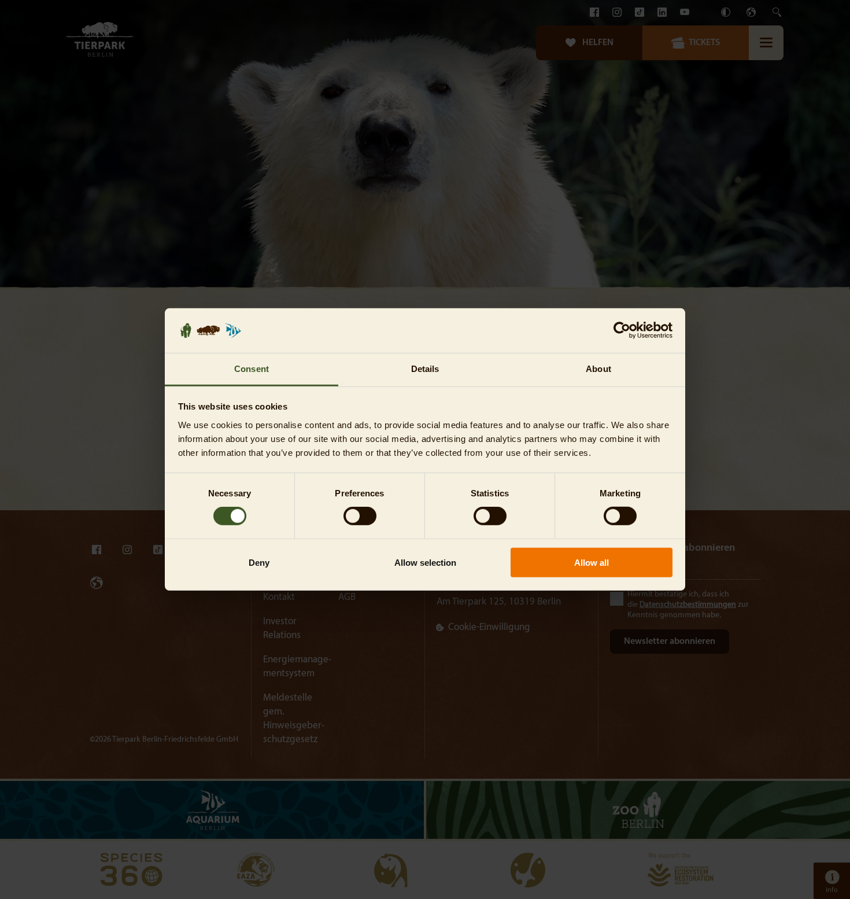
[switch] (359, 516)
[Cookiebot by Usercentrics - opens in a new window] (621, 330)
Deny (259, 562)
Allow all (591, 562)
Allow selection (425, 562)
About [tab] (598, 369)
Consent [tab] (251, 369)
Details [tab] (425, 369)
